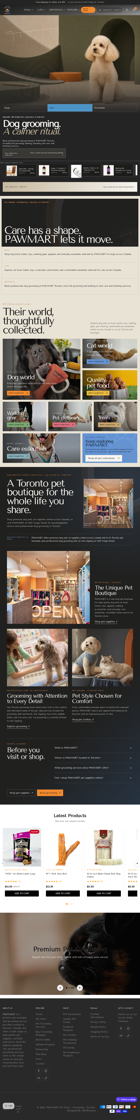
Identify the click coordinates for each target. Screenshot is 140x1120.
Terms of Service (100, 1036)
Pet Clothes (69, 1035)
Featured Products (68, 1029)
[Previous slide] (61, 988)
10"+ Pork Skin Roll (56, 873)
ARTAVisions (89, 1110)
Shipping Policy (99, 1031)
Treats (53, 187)
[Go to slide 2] (68, 903)
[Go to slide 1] (66, 903)
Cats (51, 107)
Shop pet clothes (83, 719)
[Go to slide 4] (73, 903)
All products (19, 187)
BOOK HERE (43, 1039)
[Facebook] (39, 1071)
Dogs (7, 107)
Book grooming (50, 792)
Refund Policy (98, 1027)
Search (118, 10)
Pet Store (41, 1019)
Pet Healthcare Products (71, 1054)
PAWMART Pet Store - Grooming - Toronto (70, 1107)
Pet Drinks (69, 1047)
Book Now (85, 10)
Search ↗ (62, 154)
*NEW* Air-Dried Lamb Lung (20, 873)
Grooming (99, 107)
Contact (40, 1063)
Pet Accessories (72, 1014)
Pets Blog (41, 1054)
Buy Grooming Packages (44, 1033)
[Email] (39, 1078)
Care (87, 187)
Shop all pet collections (103, 458)
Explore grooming (18, 726)
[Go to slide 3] (71, 903)
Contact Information (97, 1016)
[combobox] (108, 9)
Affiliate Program (45, 1044)
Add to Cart (21, 893)
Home (39, 1014)
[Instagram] (46, 1071)
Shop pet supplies (106, 621)
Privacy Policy (98, 1022)
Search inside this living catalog (17, 150)
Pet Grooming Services (43, 1025)
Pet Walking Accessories (70, 1041)
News (39, 1059)
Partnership (42, 1049)
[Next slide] (79, 988)
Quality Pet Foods (69, 1021)
